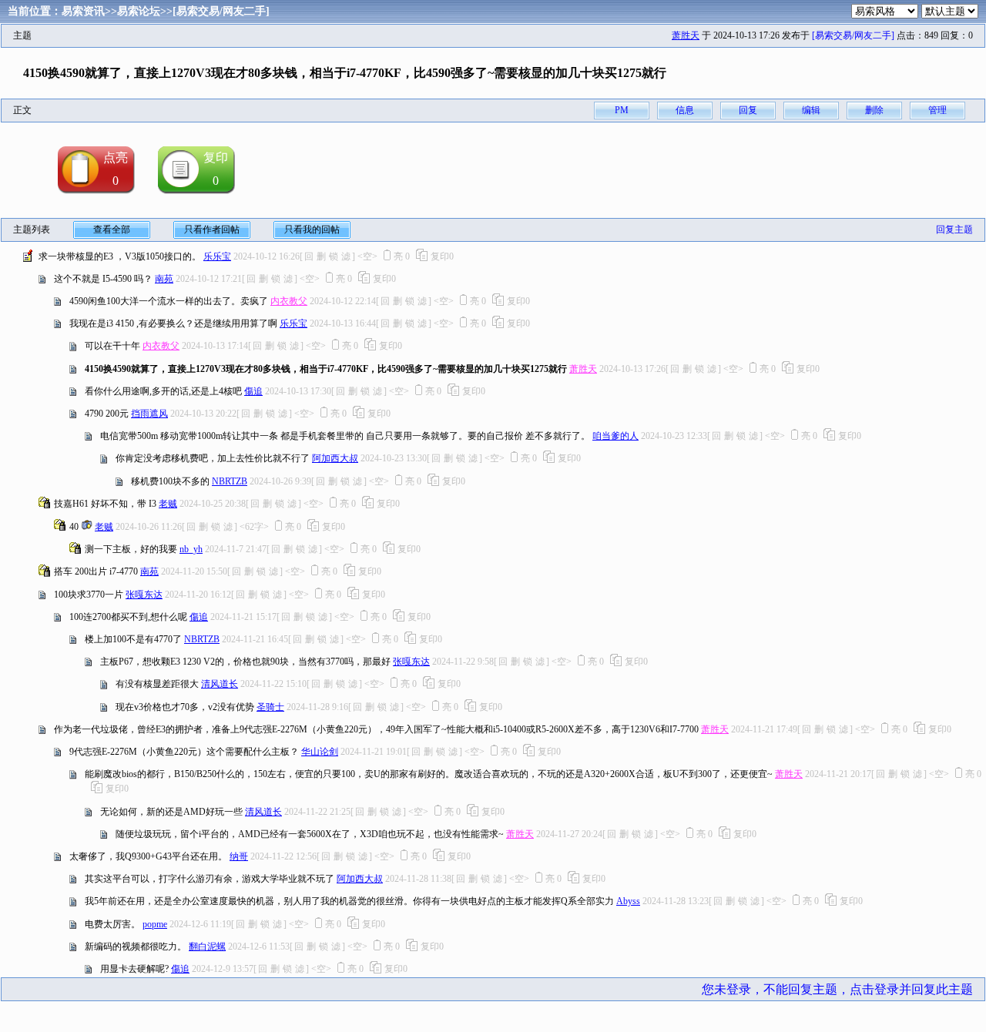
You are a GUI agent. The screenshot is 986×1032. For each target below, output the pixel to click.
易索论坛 (138, 11)
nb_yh (191, 549)
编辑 (811, 110)
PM (622, 110)
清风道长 (219, 684)
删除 (874, 110)
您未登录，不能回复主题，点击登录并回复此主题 (837, 989)
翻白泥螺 (207, 946)
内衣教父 (288, 301)
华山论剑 (319, 751)
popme (155, 924)
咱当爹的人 (615, 436)
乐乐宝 (217, 256)
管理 (937, 110)
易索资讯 (83, 11)
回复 (748, 110)
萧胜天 (685, 35)
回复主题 (954, 229)
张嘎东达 (144, 594)
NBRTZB (229, 481)
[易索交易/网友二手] (221, 11)
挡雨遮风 (149, 413)
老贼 (168, 503)
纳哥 (239, 856)
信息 (685, 110)
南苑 (164, 278)
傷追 (253, 391)
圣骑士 (270, 707)
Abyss (628, 901)
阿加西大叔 (335, 458)
